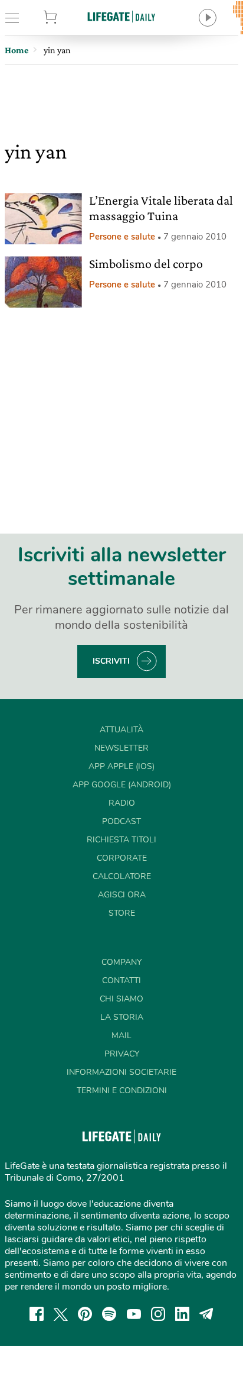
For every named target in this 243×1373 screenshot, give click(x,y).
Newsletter (121, 748)
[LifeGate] (121, 16)
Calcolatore (122, 876)
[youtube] (134, 1314)
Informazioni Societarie (121, 1072)
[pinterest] (85, 1314)
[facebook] (36, 1314)
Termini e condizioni (122, 1090)
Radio (122, 803)
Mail (121, 1035)
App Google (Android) (122, 784)
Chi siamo (121, 998)
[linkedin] (182, 1314)
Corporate (122, 858)
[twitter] (61, 1314)
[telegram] (206, 1314)
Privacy (121, 1053)
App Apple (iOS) (121, 766)
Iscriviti (111, 661)
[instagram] (158, 1314)
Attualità (121, 729)
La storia (121, 1017)
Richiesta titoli (121, 839)
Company (121, 962)
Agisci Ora (122, 894)
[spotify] (109, 1314)
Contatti (121, 980)
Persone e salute (122, 237)
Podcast (121, 821)
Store (67, 17)
